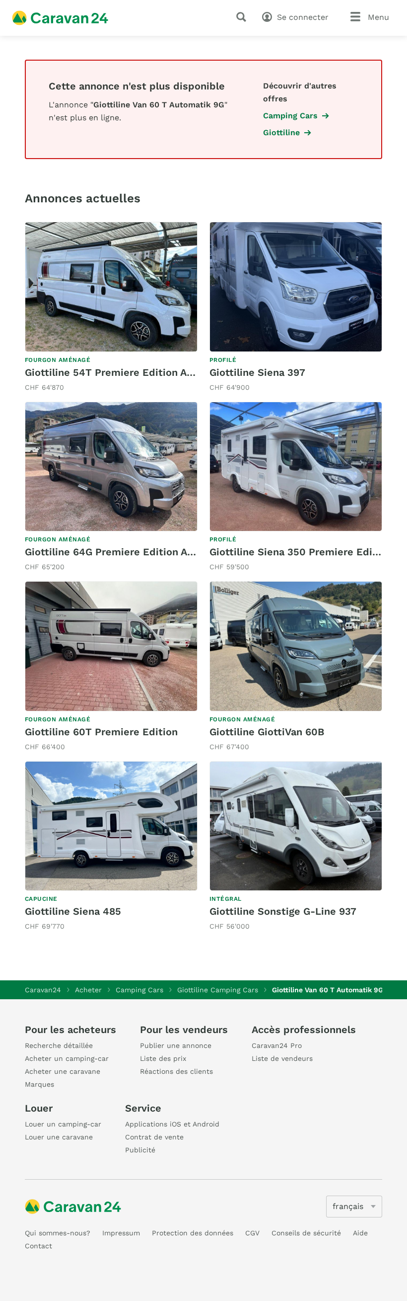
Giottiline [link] (281, 132)
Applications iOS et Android (172, 1124)
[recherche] (243, 17)
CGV (252, 1233)
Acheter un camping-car (67, 1058)
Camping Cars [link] (290, 115)
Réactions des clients (176, 1071)
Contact (38, 1246)
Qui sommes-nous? (57, 1233)
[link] (111, 308)
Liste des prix (163, 1058)
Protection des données (192, 1233)
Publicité (140, 1150)
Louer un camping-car (63, 1124)
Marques (39, 1084)
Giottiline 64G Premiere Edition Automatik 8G (136, 552)
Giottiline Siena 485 (73, 911)
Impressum (121, 1233)
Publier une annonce (175, 1045)
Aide (360, 1233)
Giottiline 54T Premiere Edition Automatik (128, 372)
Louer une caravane (59, 1137)
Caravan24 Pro (277, 1045)
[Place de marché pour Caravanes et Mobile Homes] (60, 17)
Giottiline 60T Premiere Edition (101, 732)
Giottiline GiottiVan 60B (266, 732)
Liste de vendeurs (282, 1058)
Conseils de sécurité (306, 1233)
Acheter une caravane (62, 1071)
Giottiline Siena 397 (257, 372)
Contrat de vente (154, 1137)
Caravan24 (43, 990)
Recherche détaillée (59, 1045)
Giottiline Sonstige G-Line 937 (282, 911)
